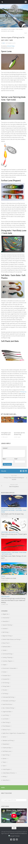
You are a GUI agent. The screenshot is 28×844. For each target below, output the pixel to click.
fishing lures (23, 391)
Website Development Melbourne (18, 833)
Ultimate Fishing (10, 46)
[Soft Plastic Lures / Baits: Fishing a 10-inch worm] (14, 545)
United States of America (9, 773)
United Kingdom (6, 769)
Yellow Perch (6, 780)
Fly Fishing (5, 693)
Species (4, 758)
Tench (4, 765)
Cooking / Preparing (7, 657)
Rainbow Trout (6, 729)
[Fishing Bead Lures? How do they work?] (7, 420)
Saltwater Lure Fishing (7, 31)
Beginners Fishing (7, 636)
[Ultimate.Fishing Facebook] (21, 471)
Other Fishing (22, 552)
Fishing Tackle (6, 686)
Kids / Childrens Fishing (8, 708)
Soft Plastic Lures (14, 532)
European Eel (6, 679)
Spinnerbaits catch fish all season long (12, 514)
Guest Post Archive (7, 704)
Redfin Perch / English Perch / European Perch (14, 733)
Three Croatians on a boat (8, 578)
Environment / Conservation (9, 668)
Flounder (5, 690)
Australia (5, 628)
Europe (3, 576)
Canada (4, 650)
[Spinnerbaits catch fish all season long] (20, 420)
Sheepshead (6, 744)
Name (4, 458)
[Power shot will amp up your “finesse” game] (14, 524)
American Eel (6, 617)
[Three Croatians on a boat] (14, 569)
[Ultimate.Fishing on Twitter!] (23, 471)
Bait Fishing (5, 632)
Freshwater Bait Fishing (8, 697)
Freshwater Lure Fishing (8, 29)
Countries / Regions (7, 661)
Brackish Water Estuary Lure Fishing (11, 508)
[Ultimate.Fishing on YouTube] (26, 471)
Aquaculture (5, 621)
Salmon (4, 737)
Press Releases (5, 596)
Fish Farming (6, 682)
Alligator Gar (5, 614)
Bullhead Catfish (6, 646)
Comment (5, 448)
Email (16, 458)
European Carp (6, 675)
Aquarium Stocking (7, 625)
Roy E (4, 43)
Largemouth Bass (6, 552)
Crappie (4, 664)
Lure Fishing (19, 29)
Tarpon (4, 762)
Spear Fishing (6, 755)
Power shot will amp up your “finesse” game (14, 534)
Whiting (4, 776)
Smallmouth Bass (7, 747)
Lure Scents (5, 719)
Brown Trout (6, 643)
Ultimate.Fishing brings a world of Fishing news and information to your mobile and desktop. (13, 600)
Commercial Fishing (7, 654)
